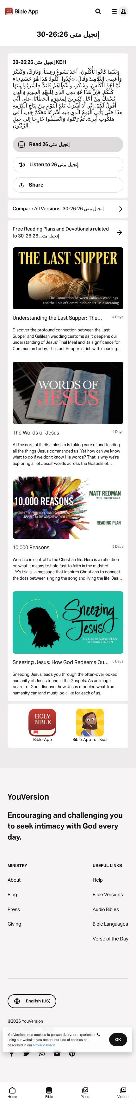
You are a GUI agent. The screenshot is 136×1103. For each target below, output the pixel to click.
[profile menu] (119, 11)
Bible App (42, 739)
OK (118, 1039)
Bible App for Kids (90, 739)
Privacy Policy (44, 1044)
